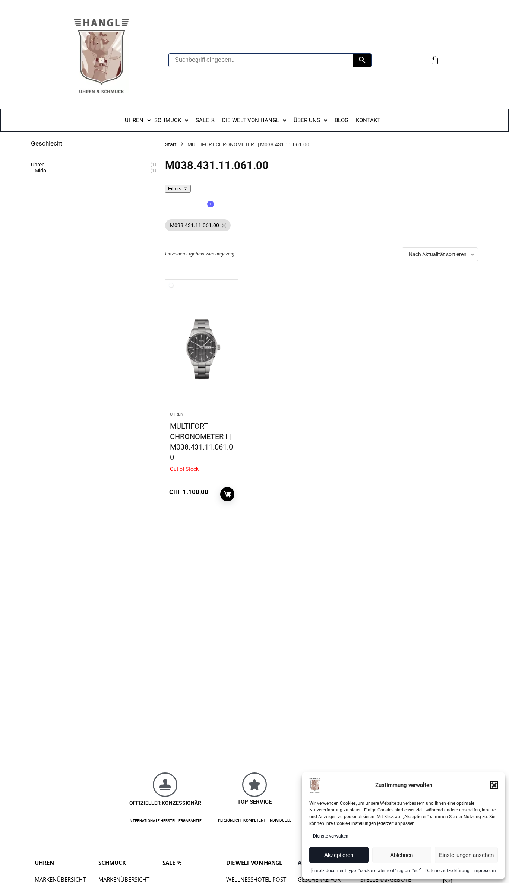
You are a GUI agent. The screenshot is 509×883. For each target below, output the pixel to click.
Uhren (176, 414)
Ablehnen (401, 855)
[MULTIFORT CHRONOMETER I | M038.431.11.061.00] (202, 349)
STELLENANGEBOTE (385, 879)
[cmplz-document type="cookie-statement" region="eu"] (366, 870)
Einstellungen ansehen (466, 855)
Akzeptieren (338, 855)
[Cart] (434, 60)
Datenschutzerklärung (447, 870)
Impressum (484, 870)
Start (171, 144)
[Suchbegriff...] (362, 60)
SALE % (172, 862)
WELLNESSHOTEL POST (256, 879)
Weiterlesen (227, 494)
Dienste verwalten (330, 836)
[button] (494, 785)
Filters (175, 188)
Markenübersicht (60, 879)
